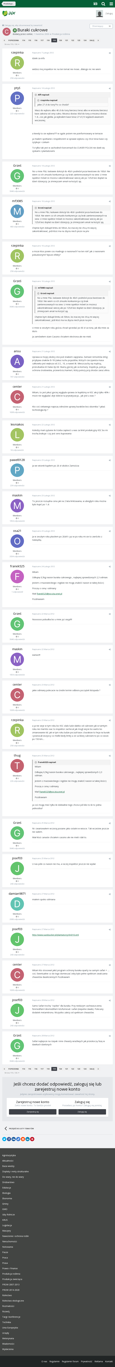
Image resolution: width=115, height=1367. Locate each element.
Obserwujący (97, 26)
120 (60, 40)
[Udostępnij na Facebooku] (9, 1139)
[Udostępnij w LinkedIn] (27, 1139)
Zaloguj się (82, 1112)
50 (110, 26)
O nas (44, 1361)
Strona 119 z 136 (11, 44)
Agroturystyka (9, 1155)
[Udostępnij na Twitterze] (4, 1139)
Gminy (5, 1203)
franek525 (17, 566)
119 (54, 40)
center (29, 34)
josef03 (17, 858)
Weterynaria (8, 1338)
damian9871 (17, 894)
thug (17, 755)
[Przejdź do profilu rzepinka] (17, 63)
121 (66, 40)
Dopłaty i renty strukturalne (15, 1171)
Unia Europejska (10, 1327)
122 (72, 40)
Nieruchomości (9, 1241)
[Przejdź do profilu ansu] (17, 361)
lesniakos (17, 424)
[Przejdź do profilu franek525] (17, 576)
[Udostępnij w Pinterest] (32, 1139)
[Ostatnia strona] (98, 40)
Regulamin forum (70, 1361)
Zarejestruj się (33, 1112)
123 (78, 40)
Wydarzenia (7, 1349)
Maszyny (6, 1230)
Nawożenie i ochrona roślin (15, 1236)
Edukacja (6, 1187)
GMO (4, 1209)
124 (85, 40)
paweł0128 (17, 460)
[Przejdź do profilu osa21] (17, 541)
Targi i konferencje (11, 1317)
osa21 (17, 531)
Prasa (5, 1263)
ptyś (17, 88)
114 (23, 40)
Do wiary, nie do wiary (13, 1177)
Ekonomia (7, 1198)
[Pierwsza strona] (4, 40)
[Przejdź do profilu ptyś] (17, 98)
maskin (17, 495)
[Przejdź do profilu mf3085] (17, 211)
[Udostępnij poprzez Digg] (14, 1139)
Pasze (5, 1252)
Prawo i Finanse (10, 1268)
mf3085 (17, 201)
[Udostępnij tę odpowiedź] (110, 53)
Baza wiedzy (8, 1166)
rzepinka (17, 52)
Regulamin (54, 1361)
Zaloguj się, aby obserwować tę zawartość (23, 25)
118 (48, 40)
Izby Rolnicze (8, 1214)
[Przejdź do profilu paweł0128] (17, 470)
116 (35, 40)
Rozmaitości (8, 1306)
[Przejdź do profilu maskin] (17, 505)
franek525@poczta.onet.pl (49, 593)
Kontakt (109, 1361)
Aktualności (7, 1160)
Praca (5, 1257)
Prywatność (86, 1361)
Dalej (92, 40)
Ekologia (6, 1193)
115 (29, 40)
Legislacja (7, 1225)
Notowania (7, 1247)
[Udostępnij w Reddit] (23, 1139)
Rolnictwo (7, 1295)
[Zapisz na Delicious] (18, 1139)
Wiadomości (8, 1343)
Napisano (43, 52)
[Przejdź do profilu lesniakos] (17, 435)
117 (42, 40)
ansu (17, 351)
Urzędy (5, 1333)
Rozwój (6, 1311)
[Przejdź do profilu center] (7, 32)
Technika (6, 1322)
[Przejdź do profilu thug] (17, 765)
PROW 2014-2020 (10, 1290)
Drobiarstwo (8, 1182)
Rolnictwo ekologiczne (13, 1300)
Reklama (98, 1361)
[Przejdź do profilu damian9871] (17, 904)
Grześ (17, 165)
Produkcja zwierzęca (12, 1279)
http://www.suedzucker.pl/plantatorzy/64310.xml (55, 934)
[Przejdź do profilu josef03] (17, 868)
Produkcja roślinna (61, 34)
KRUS (5, 1220)
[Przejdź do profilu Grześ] (17, 176)
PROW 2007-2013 (10, 1284)
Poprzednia (13, 40)
